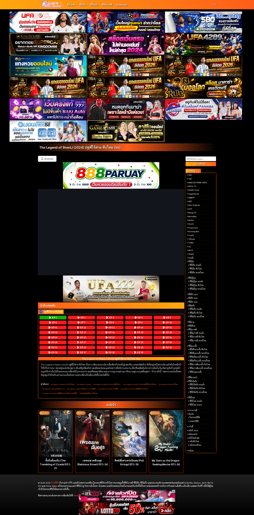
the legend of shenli (84, 384)
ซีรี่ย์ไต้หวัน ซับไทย (197, 388)
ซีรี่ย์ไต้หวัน (192, 381)
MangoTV (192, 212)
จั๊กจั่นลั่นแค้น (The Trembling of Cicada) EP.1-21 (55, 464)
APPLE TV (192, 186)
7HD (190, 179)
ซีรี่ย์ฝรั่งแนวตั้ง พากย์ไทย (200, 360)
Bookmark (122, 4)
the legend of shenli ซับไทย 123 (53, 389)
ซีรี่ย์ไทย (191, 397)
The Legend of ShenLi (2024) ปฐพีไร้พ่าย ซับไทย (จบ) (80, 147)
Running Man (193, 231)
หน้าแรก (71, 4)
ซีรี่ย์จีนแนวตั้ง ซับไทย (198, 349)
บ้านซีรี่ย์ (54, 482)
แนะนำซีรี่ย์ (194, 421)
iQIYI (190, 209)
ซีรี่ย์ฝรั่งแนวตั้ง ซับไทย (199, 357)
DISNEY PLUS (193, 190)
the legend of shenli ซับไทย (168, 384)
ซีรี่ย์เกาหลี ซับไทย (197, 336)
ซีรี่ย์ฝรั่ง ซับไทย (196, 313)
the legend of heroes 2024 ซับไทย (62, 384)
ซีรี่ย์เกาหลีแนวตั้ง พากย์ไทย (201, 368)
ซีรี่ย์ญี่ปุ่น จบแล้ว (196, 281)
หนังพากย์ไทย (195, 445)
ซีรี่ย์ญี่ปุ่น (192, 278)
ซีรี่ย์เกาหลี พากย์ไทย (198, 340)
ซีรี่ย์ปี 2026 (193, 302)
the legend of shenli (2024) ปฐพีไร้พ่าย (107, 384)
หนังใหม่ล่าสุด (193, 438)
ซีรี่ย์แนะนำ (192, 377)
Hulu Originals (194, 205)
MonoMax (192, 216)
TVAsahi (191, 239)
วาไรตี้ (190, 426)
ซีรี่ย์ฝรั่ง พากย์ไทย (197, 316)
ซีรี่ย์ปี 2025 (193, 298)
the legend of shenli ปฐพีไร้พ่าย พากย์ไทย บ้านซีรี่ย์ (59, 393)
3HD (190, 175)
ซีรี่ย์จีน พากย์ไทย (197, 272)
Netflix (191, 220)
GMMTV (191, 197)
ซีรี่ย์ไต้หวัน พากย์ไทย (198, 392)
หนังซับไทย (194, 441)
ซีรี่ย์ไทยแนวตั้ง (196, 372)
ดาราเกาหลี (192, 410)
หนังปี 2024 (193, 430)
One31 (191, 224)
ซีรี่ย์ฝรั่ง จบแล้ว (196, 309)
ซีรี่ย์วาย (191, 322)
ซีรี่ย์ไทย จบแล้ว (196, 401)
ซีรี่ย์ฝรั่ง (94, 4)
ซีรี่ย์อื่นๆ (191, 326)
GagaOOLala (193, 194)
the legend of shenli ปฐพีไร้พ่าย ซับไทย (134, 389)
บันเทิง (191, 414)
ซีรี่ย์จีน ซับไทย (196, 268)
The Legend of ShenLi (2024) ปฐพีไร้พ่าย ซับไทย (139, 384)
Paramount (193, 227)
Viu (189, 246)
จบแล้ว (191, 258)
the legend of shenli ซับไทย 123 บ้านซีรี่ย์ (81, 389)
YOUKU (191, 254)
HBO (190, 201)
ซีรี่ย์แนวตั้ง (192, 346)
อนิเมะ (191, 450)
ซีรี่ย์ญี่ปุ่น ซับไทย (197, 285)
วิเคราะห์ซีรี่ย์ (195, 417)
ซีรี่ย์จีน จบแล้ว (195, 265)
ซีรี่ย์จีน (82, 4)
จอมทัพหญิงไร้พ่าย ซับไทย (88, 393)
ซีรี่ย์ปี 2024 (193, 294)
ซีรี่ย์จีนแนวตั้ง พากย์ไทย (199, 353)
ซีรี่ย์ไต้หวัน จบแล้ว (197, 384)
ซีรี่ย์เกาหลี (107, 4)
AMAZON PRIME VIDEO (197, 182)
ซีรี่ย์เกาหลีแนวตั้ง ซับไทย (200, 364)
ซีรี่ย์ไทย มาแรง (196, 404)
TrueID (191, 235)
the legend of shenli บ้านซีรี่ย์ (108, 389)
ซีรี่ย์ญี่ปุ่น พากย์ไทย (197, 289)
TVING (191, 242)
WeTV (190, 250)
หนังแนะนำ (193, 434)
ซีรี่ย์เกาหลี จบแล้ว (197, 333)
